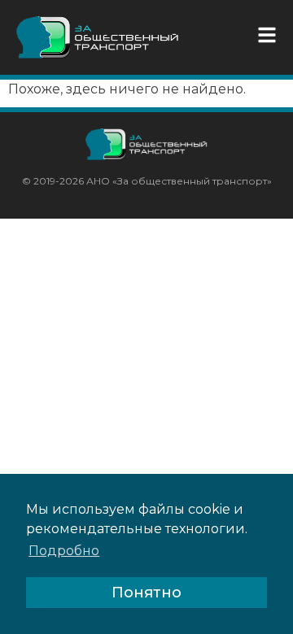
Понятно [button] (146, 592)
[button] (271, 35)
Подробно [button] (63, 550)
